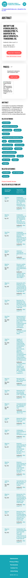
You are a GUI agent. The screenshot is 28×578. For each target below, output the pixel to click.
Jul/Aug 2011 (7, 481)
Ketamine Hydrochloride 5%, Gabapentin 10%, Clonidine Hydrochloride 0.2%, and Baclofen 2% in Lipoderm (22, 448)
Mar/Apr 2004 (7, 265)
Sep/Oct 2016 (7, 339)
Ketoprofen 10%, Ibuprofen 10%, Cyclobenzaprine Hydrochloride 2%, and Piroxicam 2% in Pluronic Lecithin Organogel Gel (22, 287)
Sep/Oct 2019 (7, 431)
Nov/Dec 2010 (7, 233)
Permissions (14, 565)
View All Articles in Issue (13, 56)
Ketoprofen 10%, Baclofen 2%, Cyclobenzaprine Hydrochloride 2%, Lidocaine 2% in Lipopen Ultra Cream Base (22, 498)
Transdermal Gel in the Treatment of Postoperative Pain (21, 406)
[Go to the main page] (11, 4)
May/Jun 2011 (7, 283)
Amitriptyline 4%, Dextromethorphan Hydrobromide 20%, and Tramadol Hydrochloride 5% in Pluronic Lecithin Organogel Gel (22, 533)
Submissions (14, 558)
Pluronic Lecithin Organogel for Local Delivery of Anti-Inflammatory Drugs (21, 267)
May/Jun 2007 (7, 404)
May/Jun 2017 (7, 495)
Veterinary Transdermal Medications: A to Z (21, 253)
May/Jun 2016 (7, 444)
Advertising (14, 571)
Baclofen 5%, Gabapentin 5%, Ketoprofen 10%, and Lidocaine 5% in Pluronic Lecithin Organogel (22, 304)
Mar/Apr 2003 (7, 251)
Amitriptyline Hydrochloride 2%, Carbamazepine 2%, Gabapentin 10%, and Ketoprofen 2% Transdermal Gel (22, 202)
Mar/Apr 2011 (7, 198)
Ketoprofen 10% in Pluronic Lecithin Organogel (22, 420)
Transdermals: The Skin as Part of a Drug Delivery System (22, 483)
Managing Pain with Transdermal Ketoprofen (21, 380)
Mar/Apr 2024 (7, 215)
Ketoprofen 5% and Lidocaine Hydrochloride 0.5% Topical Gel (21, 392)
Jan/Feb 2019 (7, 419)
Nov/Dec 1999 (7, 317)
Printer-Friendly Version (9, 181)
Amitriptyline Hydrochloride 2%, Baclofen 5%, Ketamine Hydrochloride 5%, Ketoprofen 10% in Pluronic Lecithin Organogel (22, 237)
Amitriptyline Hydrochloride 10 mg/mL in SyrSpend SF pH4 (21, 432)
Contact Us (14, 568)
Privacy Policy (14, 561)
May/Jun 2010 (7, 379)
